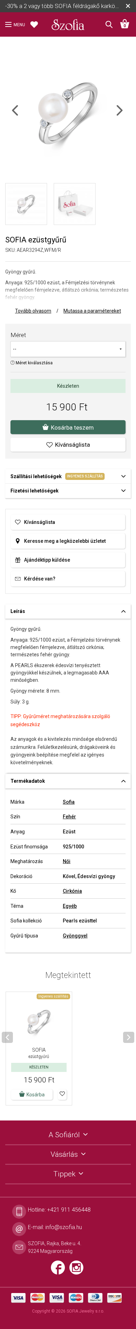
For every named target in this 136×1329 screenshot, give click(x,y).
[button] (62, 1094)
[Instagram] (78, 1270)
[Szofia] (68, 22)
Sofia (69, 802)
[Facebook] (60, 1270)
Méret (18, 334)
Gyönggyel (75, 936)
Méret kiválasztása (34, 362)
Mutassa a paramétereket (92, 310)
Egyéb (70, 906)
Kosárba (36, 1094)
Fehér (69, 816)
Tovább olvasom (33, 310)
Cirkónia (72, 891)
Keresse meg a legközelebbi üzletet (65, 541)
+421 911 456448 (69, 1209)
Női (66, 861)
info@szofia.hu (63, 1227)
